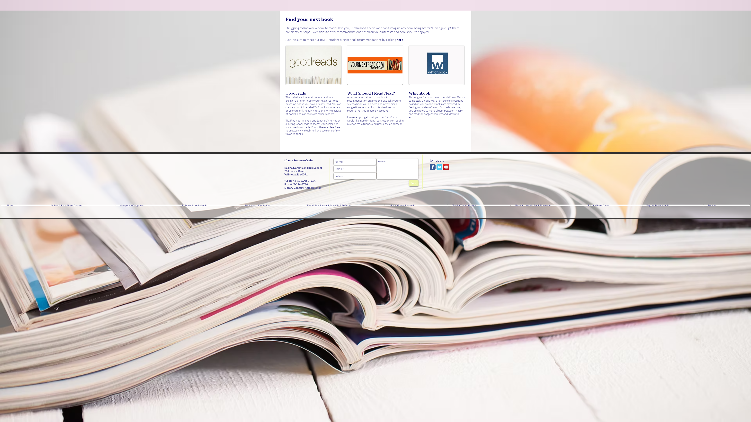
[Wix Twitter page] (439, 167)
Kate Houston (313, 187)
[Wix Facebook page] (433, 167)
